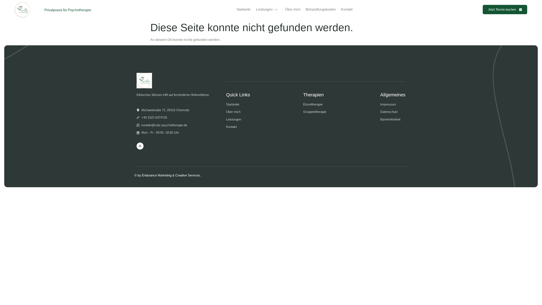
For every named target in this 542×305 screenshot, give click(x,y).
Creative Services (187, 175)
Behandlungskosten (321, 9)
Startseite (243, 9)
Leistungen (264, 9)
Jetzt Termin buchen (502, 9)
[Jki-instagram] (140, 146)
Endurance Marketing (156, 175)
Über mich (292, 9)
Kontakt (347, 9)
